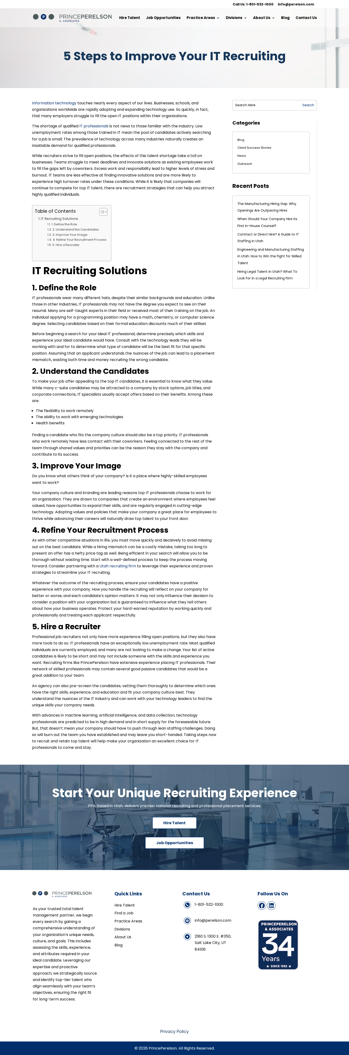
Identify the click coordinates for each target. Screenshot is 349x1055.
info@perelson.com (296, 5)
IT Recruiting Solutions (59, 218)
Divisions (234, 18)
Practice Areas (201, 18)
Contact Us (306, 18)
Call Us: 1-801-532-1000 (253, 5)
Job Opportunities (163, 18)
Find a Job (123, 913)
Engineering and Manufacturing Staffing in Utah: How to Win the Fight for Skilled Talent (270, 256)
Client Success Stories (254, 147)
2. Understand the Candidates (75, 229)
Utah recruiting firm (117, 566)
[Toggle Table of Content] (101, 212)
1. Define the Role (64, 224)
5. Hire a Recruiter (66, 245)
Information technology (54, 103)
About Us (261, 18)
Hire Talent (129, 18)
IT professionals (93, 126)
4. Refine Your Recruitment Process (79, 239)
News (241, 155)
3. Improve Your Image (69, 234)
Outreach (244, 164)
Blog (285, 18)
